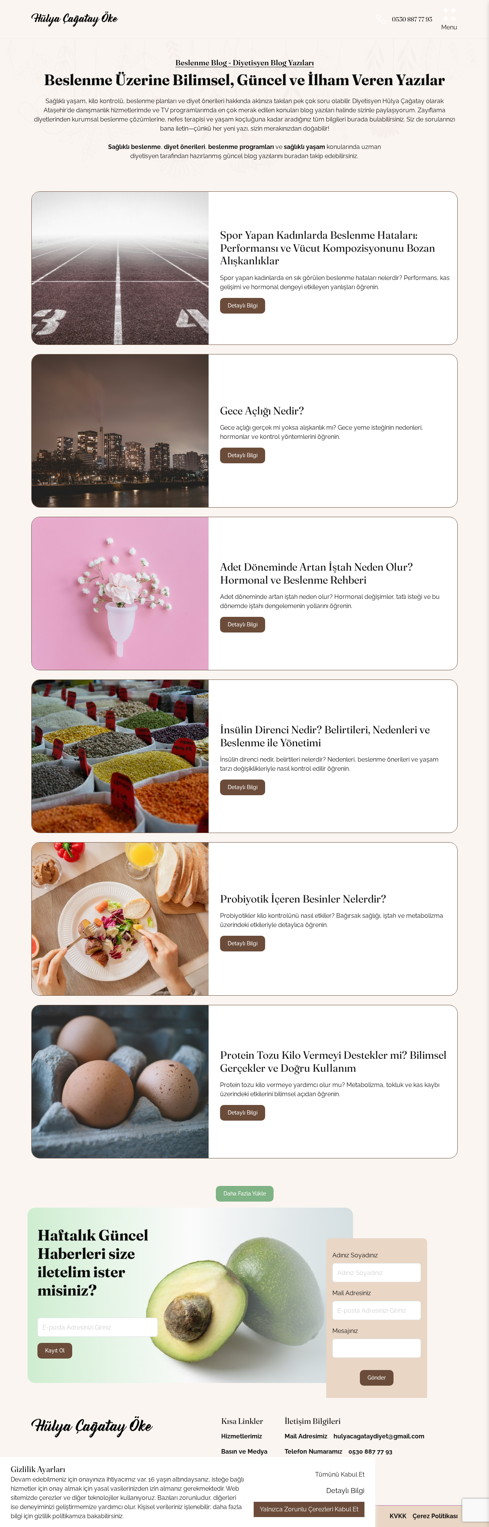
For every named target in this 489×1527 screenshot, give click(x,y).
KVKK (398, 1516)
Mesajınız (345, 1331)
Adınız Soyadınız (355, 1255)
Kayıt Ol (55, 1350)
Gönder (377, 1378)
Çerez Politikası (435, 1516)
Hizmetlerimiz (241, 1436)
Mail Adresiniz (351, 1293)
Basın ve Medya (244, 1451)
